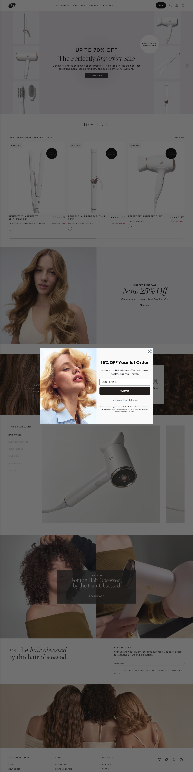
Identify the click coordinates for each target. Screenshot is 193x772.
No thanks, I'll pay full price (125, 400)
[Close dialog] (149, 351)
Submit (124, 390)
